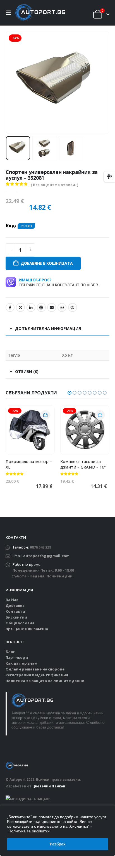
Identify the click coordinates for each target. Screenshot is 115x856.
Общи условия (20, 622)
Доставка (15, 605)
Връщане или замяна (27, 628)
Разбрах (58, 844)
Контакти (15, 611)
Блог (10, 651)
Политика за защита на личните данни (45, 680)
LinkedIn (31, 307)
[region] (57, 830)
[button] (10, 12)
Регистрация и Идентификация (37, 674)
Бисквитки (16, 617)
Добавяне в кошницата (47, 263)
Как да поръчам (21, 663)
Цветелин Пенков (48, 786)
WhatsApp (62, 307)
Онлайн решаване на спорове (35, 669)
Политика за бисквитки (29, 831)
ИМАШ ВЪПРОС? (59, 282)
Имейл (51, 307)
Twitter (20, 307)
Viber (72, 307)
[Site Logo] (40, 12)
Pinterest (41, 307)
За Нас (12, 599)
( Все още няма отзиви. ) (54, 184)
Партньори (17, 657)
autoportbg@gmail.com (46, 555)
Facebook (10, 307)
